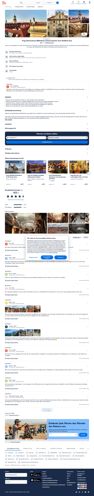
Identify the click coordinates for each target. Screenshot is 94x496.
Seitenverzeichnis (45, 487)
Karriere (68, 476)
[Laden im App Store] (35, 480)
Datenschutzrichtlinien (15, 442)
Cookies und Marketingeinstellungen (50, 480)
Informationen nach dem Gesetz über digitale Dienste (53, 484)
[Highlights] (87, 97)
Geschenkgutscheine (71, 482)
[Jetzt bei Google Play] (35, 475)
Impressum (44, 476)
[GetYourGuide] (4, 3)
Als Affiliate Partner (81, 479)
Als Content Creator (81, 477)
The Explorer (69, 484)
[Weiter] (88, 173)
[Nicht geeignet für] (87, 128)
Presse (68, 480)
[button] (47, 43)
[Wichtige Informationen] (87, 153)
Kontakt (44, 473)
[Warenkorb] (78, 2)
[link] (15, 173)
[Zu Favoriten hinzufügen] (23, 162)
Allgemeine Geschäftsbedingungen (49, 482)
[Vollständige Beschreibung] (87, 110)
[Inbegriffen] (87, 124)
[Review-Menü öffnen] (88, 244)
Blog (68, 478)
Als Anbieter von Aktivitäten (80, 474)
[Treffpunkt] (87, 149)
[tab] (13, 448)
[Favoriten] (73, 2)
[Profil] (89, 2)
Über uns (69, 473)
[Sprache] (84, 2)
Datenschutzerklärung (47, 478)
